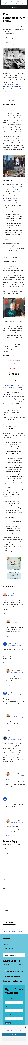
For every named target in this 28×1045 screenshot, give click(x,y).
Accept (14, 1034)
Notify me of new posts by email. (12, 917)
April (23, 89)
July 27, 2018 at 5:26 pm (17, 717)
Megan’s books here (12, 976)
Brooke (10, 798)
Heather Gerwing (12, 594)
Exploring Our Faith (17, 187)
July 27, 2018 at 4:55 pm (14, 694)
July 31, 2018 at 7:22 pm (14, 800)
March (19, 89)
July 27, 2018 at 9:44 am (14, 596)
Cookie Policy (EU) (8, 948)
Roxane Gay (19, 385)
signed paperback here (14, 981)
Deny (14, 1039)
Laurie (9, 737)
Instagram (6, 944)
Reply (5, 613)
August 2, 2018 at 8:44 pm (18, 822)
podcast (12, 200)
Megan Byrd (14, 2)
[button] (25, 1027)
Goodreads (6, 946)
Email (5, 888)
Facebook (6, 942)
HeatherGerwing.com (11, 84)
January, (8, 89)
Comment (6, 853)
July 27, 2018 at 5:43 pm (14, 739)
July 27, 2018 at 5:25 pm (17, 672)
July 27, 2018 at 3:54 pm (14, 645)
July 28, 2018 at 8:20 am (17, 775)
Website (5, 897)
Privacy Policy (16, 1042)
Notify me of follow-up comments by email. (13, 909)
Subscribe (8, 1023)
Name (5, 879)
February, (14, 89)
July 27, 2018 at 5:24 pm (17, 622)
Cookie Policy (10, 1042)
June (10, 91)
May (4, 91)
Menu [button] (15, 7)
